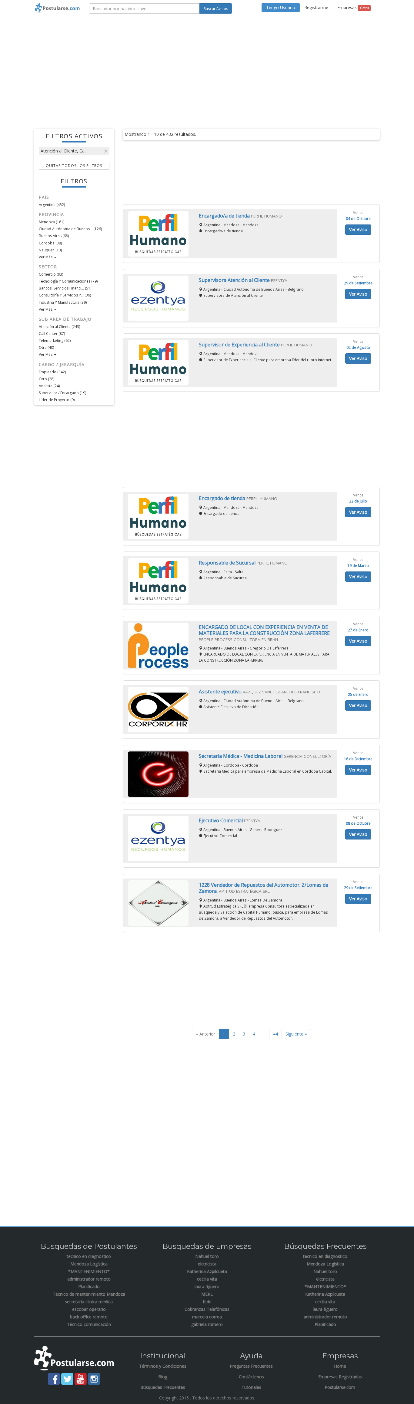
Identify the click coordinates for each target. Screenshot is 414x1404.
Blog (162, 1376)
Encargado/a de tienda (225, 215)
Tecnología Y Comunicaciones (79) (68, 281)
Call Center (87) (52, 333)
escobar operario (89, 1309)
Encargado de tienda (222, 498)
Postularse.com (340, 1387)
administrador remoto (89, 1279)
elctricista (207, 1264)
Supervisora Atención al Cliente (235, 280)
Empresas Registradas (340, 1376)
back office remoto (89, 1317)
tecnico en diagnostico (89, 1256)
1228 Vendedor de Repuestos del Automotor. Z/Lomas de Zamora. (263, 888)
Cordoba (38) (50, 243)
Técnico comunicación (89, 1324)
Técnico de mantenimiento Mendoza (89, 1294)
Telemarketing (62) (55, 340)
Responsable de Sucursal (228, 562)
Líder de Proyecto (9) (57, 399)
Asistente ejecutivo (221, 691)
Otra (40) (46, 347)
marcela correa (207, 1317)
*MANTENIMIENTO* (89, 1271)
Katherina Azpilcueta (207, 1271)
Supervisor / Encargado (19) (62, 392)
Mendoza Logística (89, 1264)
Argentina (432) (52, 204)
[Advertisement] (207, 64)
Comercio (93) (51, 274)
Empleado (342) (52, 372)
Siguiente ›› (296, 1034)
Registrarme (316, 7)
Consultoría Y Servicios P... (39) (65, 295)
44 (275, 1034)
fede (207, 1301)
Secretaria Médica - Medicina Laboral (241, 756)
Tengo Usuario (280, 7)
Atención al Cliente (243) (59, 326)
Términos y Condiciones (162, 1366)
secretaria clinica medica (89, 1301)
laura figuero (207, 1286)
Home (340, 1366)
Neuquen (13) (50, 250)
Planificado (89, 1286)
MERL (207, 1294)
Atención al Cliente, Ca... (64, 151)
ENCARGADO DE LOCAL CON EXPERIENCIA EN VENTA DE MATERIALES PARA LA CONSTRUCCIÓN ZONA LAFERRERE (264, 630)
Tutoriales (251, 1387)
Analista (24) (49, 385)
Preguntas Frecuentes (251, 1366)
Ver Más (46, 257)
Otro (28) (46, 378)
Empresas (353, 7)
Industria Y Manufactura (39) (63, 302)
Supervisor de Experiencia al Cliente (240, 344)
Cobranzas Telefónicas (207, 1309)
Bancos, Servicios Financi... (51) (65, 288)
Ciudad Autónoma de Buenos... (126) (70, 228)
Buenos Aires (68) (54, 235)
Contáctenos (251, 1376)
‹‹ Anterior (205, 1034)
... (264, 1034)
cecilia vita (207, 1279)
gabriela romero (207, 1324)
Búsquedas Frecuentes (162, 1387)
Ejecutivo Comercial (221, 820)
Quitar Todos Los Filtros (74, 165)
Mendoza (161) (51, 221)
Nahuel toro (207, 1256)
